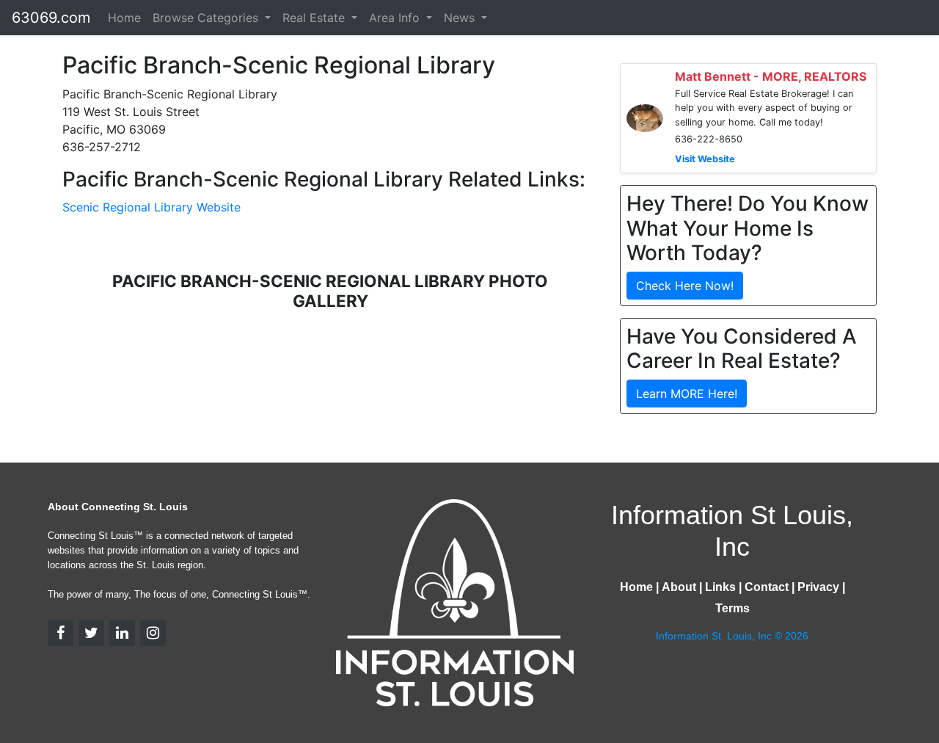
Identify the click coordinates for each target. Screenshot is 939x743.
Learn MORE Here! (686, 393)
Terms (732, 608)
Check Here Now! (685, 285)
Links (720, 587)
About (679, 587)
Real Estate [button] (315, 17)
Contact (767, 587)
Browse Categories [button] (207, 17)
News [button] (461, 17)
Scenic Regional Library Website (151, 207)
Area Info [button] (396, 17)
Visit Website (705, 158)
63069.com (51, 17)
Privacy (818, 587)
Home (124, 17)
